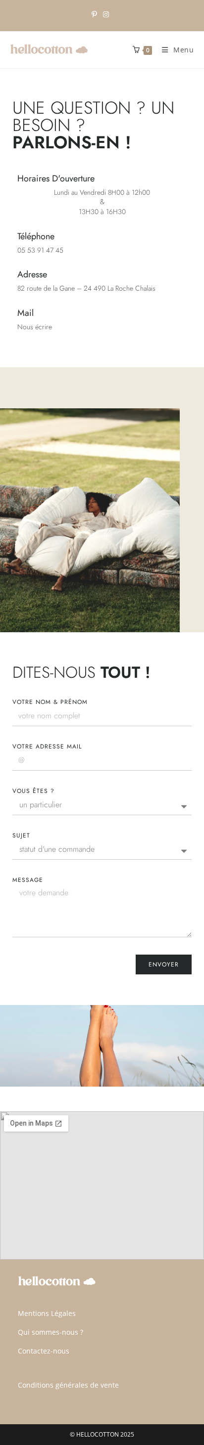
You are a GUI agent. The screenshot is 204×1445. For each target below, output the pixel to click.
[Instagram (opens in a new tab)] (106, 14)
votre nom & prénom (50, 702)
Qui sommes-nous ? (50, 1332)
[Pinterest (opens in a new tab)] (96, 14)
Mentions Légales (47, 1313)
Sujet (21, 835)
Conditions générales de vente (68, 1385)
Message (27, 880)
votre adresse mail (47, 746)
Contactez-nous (43, 1351)
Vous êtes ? (33, 791)
